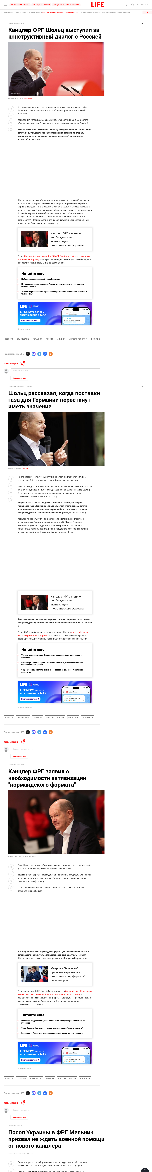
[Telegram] (39, 354)
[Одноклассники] (50, 354)
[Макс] (33, 354)
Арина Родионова (26, 707)
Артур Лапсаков (25, 1068)
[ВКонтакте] (45, 354)
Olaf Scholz (28, 98)
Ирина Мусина (25, 329)
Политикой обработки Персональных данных (60, 12)
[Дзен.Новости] (28, 354)
